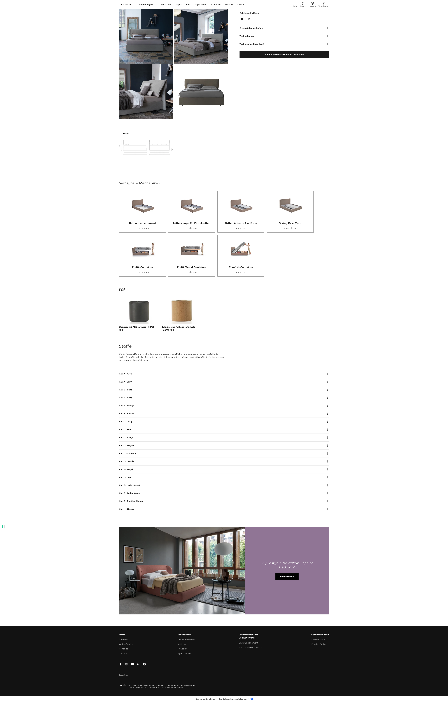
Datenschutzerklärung (136, 687)
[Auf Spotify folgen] (144, 664)
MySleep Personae (186, 640)
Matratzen (166, 4)
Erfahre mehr (287, 576)
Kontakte (123, 649)
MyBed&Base (184, 653)
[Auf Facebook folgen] (120, 664)
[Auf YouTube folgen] (132, 664)
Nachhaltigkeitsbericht (250, 647)
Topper (178, 4)
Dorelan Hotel (318, 640)
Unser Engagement (248, 643)
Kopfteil (229, 4)
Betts (188, 4)
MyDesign (182, 649)
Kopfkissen (200, 4)
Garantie (123, 653)
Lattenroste (215, 4)
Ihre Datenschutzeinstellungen (233, 699)
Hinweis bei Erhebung (205, 699)
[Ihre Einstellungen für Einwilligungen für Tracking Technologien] (2, 526)
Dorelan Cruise (318, 644)
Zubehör (241, 4)
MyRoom (181, 644)
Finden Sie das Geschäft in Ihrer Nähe (284, 54)
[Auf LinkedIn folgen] (138, 664)
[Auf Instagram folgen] (126, 664)
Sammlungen (146, 4)
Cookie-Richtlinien (154, 687)
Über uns (123, 640)
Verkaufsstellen (126, 644)
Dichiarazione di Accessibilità (174, 687)
